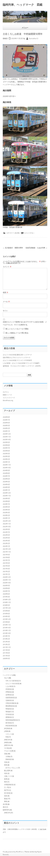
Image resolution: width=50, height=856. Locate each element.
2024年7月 (6, 476)
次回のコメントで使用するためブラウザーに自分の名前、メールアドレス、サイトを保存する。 (25, 323)
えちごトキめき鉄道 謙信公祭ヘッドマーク (17, 355)
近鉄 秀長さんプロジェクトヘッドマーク (16, 357)
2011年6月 (6, 653)
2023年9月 (6, 498)
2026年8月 (6, 417)
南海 (5, 765)
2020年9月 (6, 585)
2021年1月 (6, 574)
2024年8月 (6, 473)
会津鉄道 (9, 695)
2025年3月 (6, 456)
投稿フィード (7, 395)
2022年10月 (7, 526)
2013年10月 (7, 633)
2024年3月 (6, 487)
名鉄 (5, 773)
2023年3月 (6, 512)
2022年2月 (6, 543)
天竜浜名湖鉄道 (11, 703)
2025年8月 (6, 445)
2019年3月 (6, 597)
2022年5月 (6, 535)
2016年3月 (6, 616)
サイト (5, 311)
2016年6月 (6, 613)
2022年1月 (6, 546)
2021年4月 (6, 566)
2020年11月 (7, 580)
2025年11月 (7, 437)
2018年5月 (6, 605)
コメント (7, 266)
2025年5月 (6, 453)
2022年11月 (7, 524)
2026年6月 (6, 423)
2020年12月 (7, 577)
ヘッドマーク (7, 675)
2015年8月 (6, 622)
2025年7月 (6, 448)
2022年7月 (6, 532)
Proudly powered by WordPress (13, 852)
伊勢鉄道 (9, 692)
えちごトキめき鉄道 (12, 683)
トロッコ (9, 734)
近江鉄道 (7, 793)
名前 (5, 292)
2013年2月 (6, 639)
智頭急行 (9, 711)
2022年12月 (7, 521)
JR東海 (6, 742)
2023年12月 (7, 493)
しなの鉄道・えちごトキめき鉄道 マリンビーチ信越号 (21, 363)
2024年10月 (7, 467)
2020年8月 (6, 588)
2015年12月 (7, 619)
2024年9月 (6, 470)
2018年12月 (7, 599)
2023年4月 (6, 510)
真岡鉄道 (9, 717)
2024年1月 (6, 490)
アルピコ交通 (8, 751)
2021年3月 (6, 569)
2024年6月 (6, 479)
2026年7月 (6, 420)
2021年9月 (6, 555)
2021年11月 (7, 552)
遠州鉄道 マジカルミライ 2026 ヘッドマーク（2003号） (22, 366)
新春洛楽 (9, 759)
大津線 (8, 756)
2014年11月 (7, 625)
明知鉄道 (9, 709)
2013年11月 (7, 630)
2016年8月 (6, 611)
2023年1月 (6, 518)
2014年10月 (7, 628)
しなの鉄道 (9, 686)
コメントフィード (9, 398)
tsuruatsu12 (33, 38)
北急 (5, 762)
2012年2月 (6, 644)
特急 (7, 737)
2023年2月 (6, 515)
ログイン (6, 392)
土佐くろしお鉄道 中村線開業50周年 (23, 33)
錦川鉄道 (9, 723)
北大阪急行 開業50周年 (13, 248)
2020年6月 (6, 594)
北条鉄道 (9, 700)
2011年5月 (6, 656)
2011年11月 (7, 647)
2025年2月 (6, 459)
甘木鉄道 (9, 714)
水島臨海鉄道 (8, 784)
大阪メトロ (8, 776)
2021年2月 (6, 571)
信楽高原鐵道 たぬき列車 (36, 248)
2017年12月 (7, 608)
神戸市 (6, 790)
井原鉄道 (9, 689)
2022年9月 (6, 529)
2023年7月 (6, 504)
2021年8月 (6, 557)
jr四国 (6, 731)
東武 (5, 782)
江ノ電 (6, 787)
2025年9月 (6, 442)
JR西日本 (7, 745)
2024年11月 (7, 465)
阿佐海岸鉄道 (10, 726)
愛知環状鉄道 (10, 706)
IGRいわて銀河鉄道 (12, 681)
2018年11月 (7, 602)
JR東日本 (7, 740)
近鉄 (5, 796)
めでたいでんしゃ (12, 768)
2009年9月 (6, 658)
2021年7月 (6, 560)
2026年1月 (6, 431)
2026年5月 (6, 425)
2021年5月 (6, 563)
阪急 (5, 799)
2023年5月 (6, 507)
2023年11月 (7, 496)
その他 (6, 748)
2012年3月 (6, 642)
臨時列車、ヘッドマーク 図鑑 (22, 4)
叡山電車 (7, 770)
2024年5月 (6, 482)
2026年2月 (6, 428)
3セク (6, 678)
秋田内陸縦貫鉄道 (12, 720)
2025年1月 (6, 462)
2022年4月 (6, 538)
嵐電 (5, 779)
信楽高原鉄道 (10, 697)
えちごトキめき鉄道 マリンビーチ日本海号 (17, 360)
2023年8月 (6, 501)
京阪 (5, 754)
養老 (5, 801)
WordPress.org (8, 400)
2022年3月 (6, 540)
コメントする (28, 233)
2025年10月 (7, 439)
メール (6, 301)
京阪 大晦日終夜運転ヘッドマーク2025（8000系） (20, 829)
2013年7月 (6, 636)
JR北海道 (7, 728)
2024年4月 (6, 484)
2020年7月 (6, 591)
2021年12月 (7, 549)
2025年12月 (7, 434)
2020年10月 (7, 583)
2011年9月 (6, 650)
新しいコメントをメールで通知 (17, 329)
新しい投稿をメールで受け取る (17, 333)
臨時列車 (6, 810)
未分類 (17, 233)
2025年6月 (6, 451)
